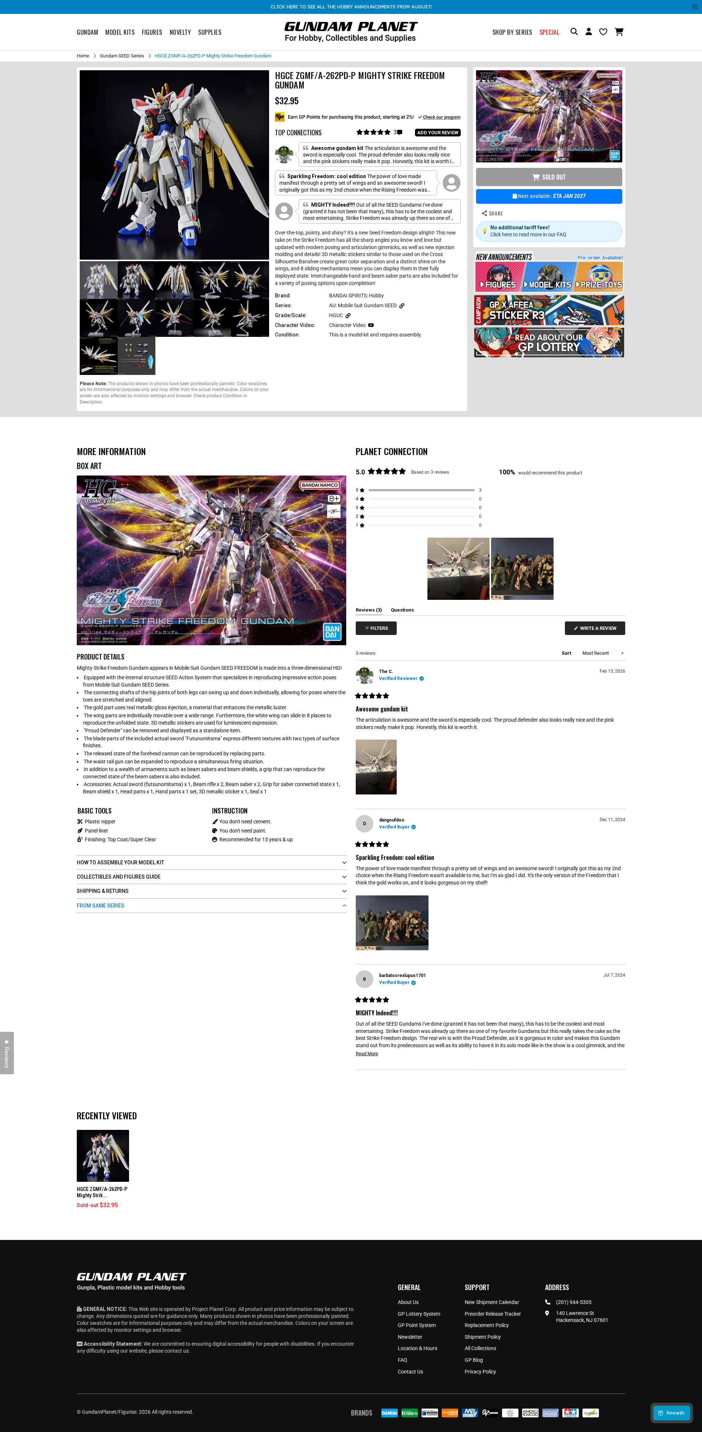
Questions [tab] (402, 611)
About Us (408, 1302)
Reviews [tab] (369, 611)
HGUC (336, 315)
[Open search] (574, 32)
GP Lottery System (419, 1314)
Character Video (347, 325)
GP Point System (417, 1325)
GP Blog (474, 1360)
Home (83, 56)
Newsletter (410, 1337)
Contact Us (410, 1372)
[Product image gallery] (174, 165)
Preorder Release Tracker (493, 1314)
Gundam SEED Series (122, 56)
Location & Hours (417, 1348)
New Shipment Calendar (492, 1302)
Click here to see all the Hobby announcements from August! (351, 7)
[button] (620, 32)
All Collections (480, 1348)
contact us (177, 1351)
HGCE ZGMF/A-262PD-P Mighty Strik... (102, 1192)
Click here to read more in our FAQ (528, 234)
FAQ (402, 1360)
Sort (567, 653)
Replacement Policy (487, 1325)
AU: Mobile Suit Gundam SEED (363, 305)
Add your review (437, 132)
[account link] (588, 32)
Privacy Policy (480, 1372)
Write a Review (599, 630)
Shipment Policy (483, 1337)
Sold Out (554, 177)
